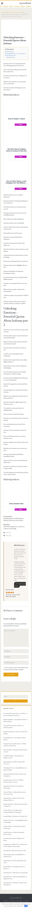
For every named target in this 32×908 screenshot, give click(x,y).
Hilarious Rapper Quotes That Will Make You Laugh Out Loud (14, 855)
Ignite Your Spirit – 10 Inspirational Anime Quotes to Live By (16, 750)
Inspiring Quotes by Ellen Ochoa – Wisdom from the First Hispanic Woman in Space (15, 845)
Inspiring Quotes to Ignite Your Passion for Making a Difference (14, 799)
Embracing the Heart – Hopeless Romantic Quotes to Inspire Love (16, 805)
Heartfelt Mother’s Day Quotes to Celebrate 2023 (15, 816)
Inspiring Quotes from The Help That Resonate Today (15, 861)
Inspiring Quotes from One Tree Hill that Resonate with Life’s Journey (13, 781)
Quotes (21, 12)
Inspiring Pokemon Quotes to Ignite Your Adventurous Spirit (13, 726)
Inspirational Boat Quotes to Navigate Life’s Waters (14, 839)
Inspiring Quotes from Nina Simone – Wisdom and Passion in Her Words (14, 519)
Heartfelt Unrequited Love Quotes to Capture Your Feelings (14, 527)
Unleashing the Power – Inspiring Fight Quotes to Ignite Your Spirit (15, 769)
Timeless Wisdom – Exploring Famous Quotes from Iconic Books (15, 793)
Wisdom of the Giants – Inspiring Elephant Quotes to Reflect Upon (16, 821)
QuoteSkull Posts (9, 12)
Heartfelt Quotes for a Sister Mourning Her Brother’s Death (14, 833)
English (8, 535)
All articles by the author (20, 585)
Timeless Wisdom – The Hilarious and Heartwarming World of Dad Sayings (13, 811)
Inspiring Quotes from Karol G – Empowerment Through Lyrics (15, 883)
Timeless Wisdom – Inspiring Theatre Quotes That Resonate (15, 827)
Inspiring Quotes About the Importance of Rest (15, 850)
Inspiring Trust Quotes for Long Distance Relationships (14, 787)
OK (26, 906)
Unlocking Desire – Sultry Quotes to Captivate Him (16, 872)
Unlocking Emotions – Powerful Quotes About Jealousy (15, 738)
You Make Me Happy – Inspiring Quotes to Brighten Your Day (14, 757)
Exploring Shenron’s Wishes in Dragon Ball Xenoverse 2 (14, 763)
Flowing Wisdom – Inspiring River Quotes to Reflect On (14, 867)
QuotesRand (25, 3)
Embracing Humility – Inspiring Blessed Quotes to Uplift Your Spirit (16, 720)
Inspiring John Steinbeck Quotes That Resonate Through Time (15, 775)
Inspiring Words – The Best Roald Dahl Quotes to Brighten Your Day (15, 877)
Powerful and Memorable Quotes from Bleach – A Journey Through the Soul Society (15, 714)
